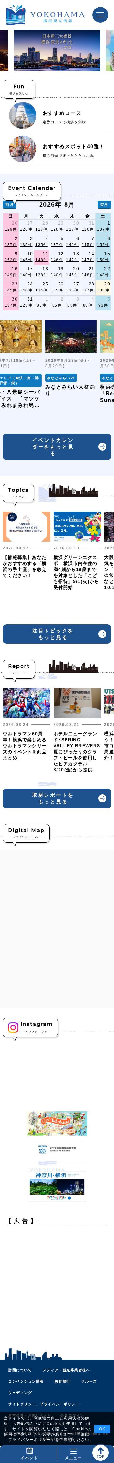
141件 (72, 245)
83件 (42, 305)
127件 (41, 229)
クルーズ (89, 1381)
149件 (11, 275)
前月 (9, 204)
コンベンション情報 (26, 1381)
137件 (103, 229)
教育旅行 (63, 1381)
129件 (11, 229)
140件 (26, 275)
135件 (26, 245)
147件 (72, 260)
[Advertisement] (57, 1287)
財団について (20, 1370)
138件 (41, 275)
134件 (41, 290)
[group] (71, 358)
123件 (26, 305)
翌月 (104, 204)
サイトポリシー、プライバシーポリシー (43, 1404)
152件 (103, 245)
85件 (57, 305)
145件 (88, 245)
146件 (57, 260)
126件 (26, 229)
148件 (41, 260)
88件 (88, 305)
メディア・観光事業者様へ (66, 1370)
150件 (103, 260)
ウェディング (20, 1393)
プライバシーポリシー (29, 1439)
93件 (103, 305)
